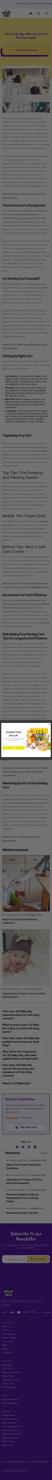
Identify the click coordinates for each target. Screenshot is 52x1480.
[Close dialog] (49, 724)
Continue (13, 748)
